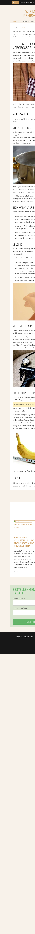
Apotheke (18, 637)
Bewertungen (28, 637)
